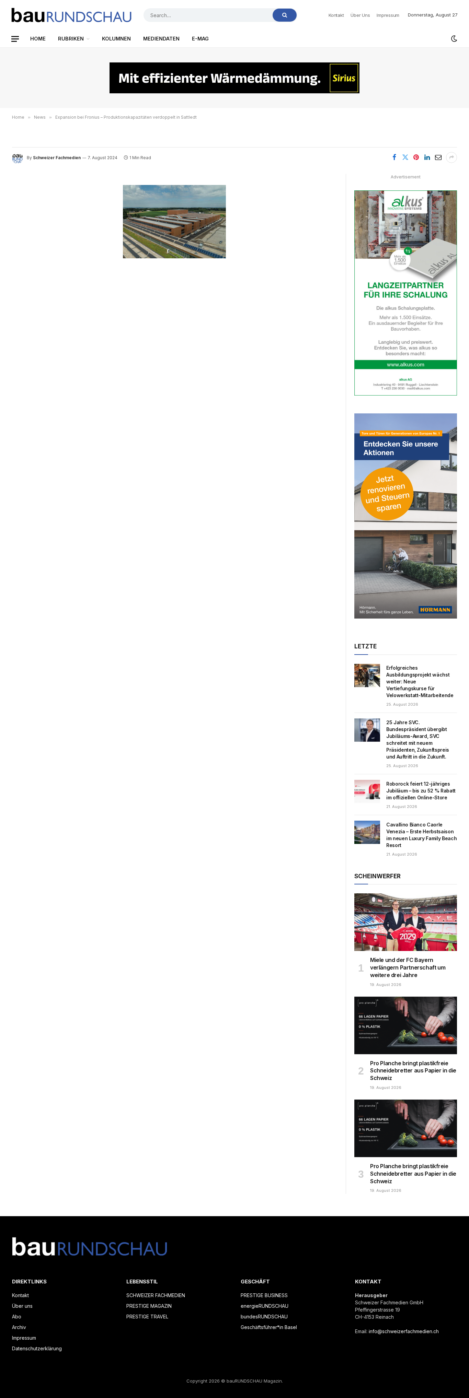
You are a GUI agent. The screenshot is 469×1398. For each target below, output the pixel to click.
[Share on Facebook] (394, 157)
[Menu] (15, 39)
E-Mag (200, 39)
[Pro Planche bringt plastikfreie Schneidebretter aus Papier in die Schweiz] (405, 1025)
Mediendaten (161, 39)
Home (38, 39)
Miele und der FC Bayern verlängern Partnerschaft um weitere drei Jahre (407, 967)
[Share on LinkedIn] (427, 157)
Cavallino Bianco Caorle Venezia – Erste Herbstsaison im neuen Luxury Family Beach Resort (421, 835)
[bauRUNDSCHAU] (71, 15)
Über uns (360, 15)
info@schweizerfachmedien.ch (404, 1331)
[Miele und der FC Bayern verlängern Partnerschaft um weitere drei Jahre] (405, 922)
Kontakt (336, 15)
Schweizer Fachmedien (57, 157)
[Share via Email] (438, 157)
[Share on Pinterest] (416, 157)
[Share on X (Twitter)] (405, 157)
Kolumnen (116, 39)
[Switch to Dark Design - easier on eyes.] (453, 38)
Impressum (388, 15)
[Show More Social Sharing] (451, 157)
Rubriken (71, 39)
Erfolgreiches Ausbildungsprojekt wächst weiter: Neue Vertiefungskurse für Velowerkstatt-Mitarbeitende (420, 681)
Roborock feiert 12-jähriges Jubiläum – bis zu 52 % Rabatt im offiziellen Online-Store (421, 790)
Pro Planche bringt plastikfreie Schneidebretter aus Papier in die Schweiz (413, 1071)
